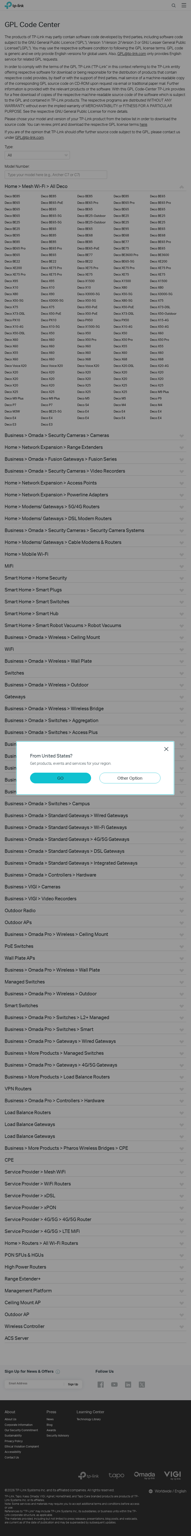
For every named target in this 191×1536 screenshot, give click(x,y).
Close (166, 749)
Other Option (129, 778)
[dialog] (95, 768)
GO (60, 778)
